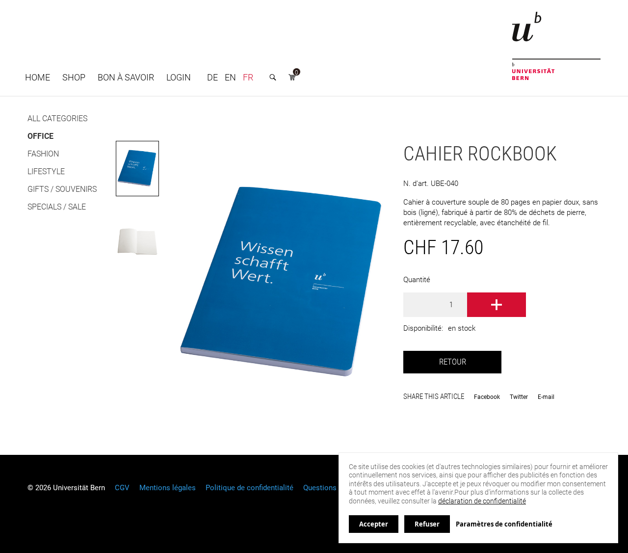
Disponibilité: (423, 328)
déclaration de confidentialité (482, 501)
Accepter (373, 524)
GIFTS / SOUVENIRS (62, 189)
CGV (122, 487)
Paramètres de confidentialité (504, 524)
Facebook (487, 397)
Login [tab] (178, 77)
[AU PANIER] (496, 304)
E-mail (546, 397)
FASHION (43, 153)
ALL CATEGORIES (57, 118)
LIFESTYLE (46, 171)
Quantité (416, 279)
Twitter (519, 397)
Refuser (427, 524)
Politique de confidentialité (249, 487)
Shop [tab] (73, 77)
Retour (452, 362)
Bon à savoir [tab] (126, 77)
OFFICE (40, 136)
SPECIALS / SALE (56, 206)
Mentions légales (167, 487)
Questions (320, 487)
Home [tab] (37, 77)
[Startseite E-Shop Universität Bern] (556, 46)
